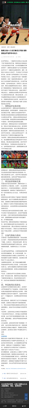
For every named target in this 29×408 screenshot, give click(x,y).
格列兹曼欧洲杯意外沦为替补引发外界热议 (13, 378)
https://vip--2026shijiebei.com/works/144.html (16, 368)
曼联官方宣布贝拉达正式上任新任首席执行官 (13, 373)
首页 (8, 47)
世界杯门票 (20, 401)
